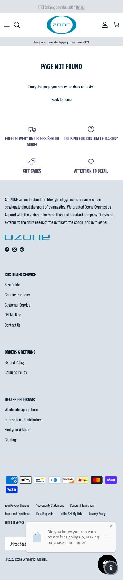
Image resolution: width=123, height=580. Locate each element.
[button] (111, 568)
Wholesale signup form (21, 409)
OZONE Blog (13, 314)
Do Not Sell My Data (71, 513)
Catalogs (11, 439)
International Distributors (23, 419)
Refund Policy (15, 362)
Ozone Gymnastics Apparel (30, 559)
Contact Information (82, 505)
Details (80, 6)
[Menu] (6, 24)
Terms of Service (14, 522)
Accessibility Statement (50, 505)
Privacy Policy (97, 513)
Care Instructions (17, 294)
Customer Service (17, 304)
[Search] (19, 24)
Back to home (62, 99)
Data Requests (44, 513)
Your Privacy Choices (17, 505)
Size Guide (12, 284)
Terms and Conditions (17, 513)
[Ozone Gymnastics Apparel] (61, 25)
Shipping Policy (16, 372)
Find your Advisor (17, 429)
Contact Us (12, 325)
